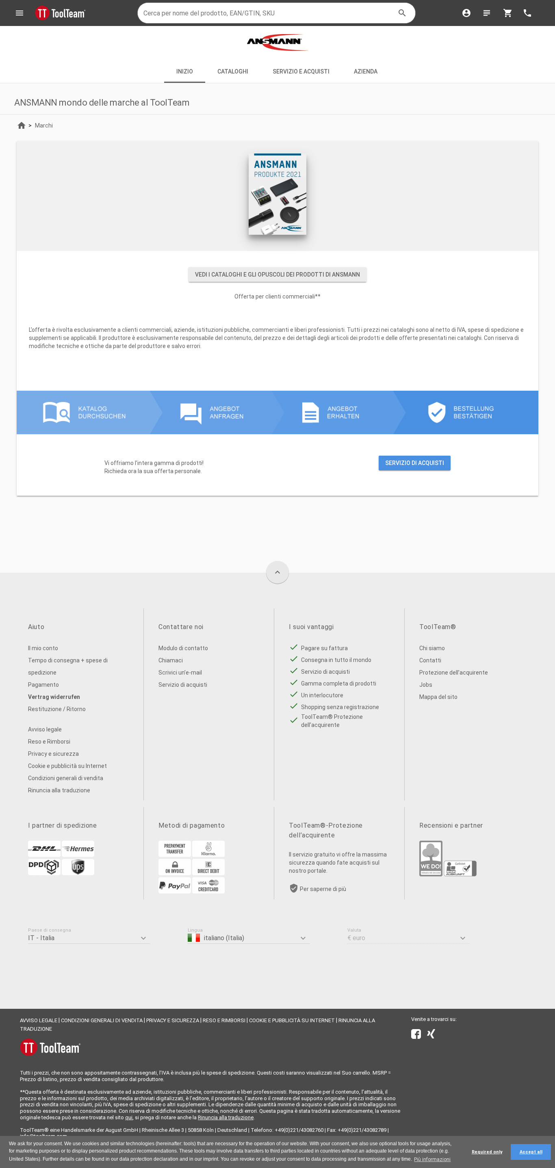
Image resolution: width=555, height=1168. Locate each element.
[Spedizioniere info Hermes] (78, 855)
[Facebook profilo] (416, 1035)
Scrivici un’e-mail (180, 672)
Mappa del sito (438, 697)
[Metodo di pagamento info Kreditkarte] (208, 891)
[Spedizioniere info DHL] (44, 855)
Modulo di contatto (183, 648)
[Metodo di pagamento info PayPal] (174, 891)
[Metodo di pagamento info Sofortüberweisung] (208, 855)
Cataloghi (232, 71)
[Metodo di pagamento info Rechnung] (174, 873)
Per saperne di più (323, 889)
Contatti (430, 660)
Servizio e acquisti (301, 71)
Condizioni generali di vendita (65, 778)
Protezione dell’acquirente (453, 672)
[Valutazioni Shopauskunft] (460, 874)
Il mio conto (43, 648)
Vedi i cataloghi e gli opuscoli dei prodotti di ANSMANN (277, 274)
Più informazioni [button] (432, 1159)
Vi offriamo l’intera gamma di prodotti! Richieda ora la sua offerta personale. (274, 467)
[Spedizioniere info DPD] (44, 873)
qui (128, 1117)
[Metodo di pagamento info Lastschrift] (208, 873)
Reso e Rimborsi (49, 741)
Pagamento (43, 684)
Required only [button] (487, 1152)
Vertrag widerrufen (54, 697)
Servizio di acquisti (414, 463)
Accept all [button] (531, 1152)
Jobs (425, 684)
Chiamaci (170, 660)
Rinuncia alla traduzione (59, 790)
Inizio (184, 71)
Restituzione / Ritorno (57, 709)
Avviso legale (45, 729)
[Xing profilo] (431, 1035)
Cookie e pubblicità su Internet (67, 766)
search (402, 13)
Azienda (366, 71)
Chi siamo (432, 648)
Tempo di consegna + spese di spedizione (68, 666)
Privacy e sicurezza (53, 754)
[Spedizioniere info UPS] (78, 873)
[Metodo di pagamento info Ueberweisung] (174, 855)
